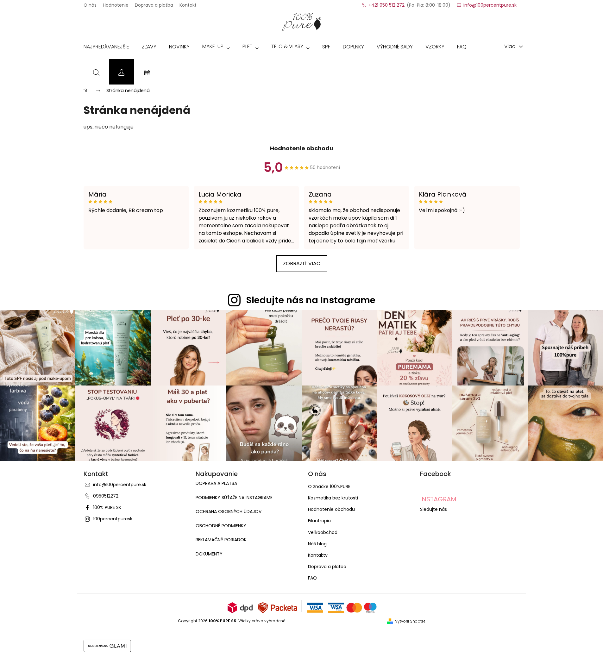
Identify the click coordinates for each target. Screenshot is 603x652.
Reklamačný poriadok (221, 540)
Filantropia (319, 520)
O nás (90, 3)
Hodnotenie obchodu (301, 148)
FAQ (312, 578)
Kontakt (188, 3)
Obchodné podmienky (221, 526)
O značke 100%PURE (329, 486)
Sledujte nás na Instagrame (310, 300)
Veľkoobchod (322, 532)
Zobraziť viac (301, 263)
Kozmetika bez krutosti (333, 498)
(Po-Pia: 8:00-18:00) (409, 3)
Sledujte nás (433, 509)
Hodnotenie (116, 3)
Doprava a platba (154, 3)
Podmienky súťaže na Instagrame (234, 498)
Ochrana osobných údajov (228, 512)
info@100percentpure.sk (119, 484)
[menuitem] (106, 48)
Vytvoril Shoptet (410, 621)
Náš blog (317, 544)
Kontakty (318, 555)
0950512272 (105, 496)
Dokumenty (209, 554)
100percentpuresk (112, 519)
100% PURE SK (107, 507)
